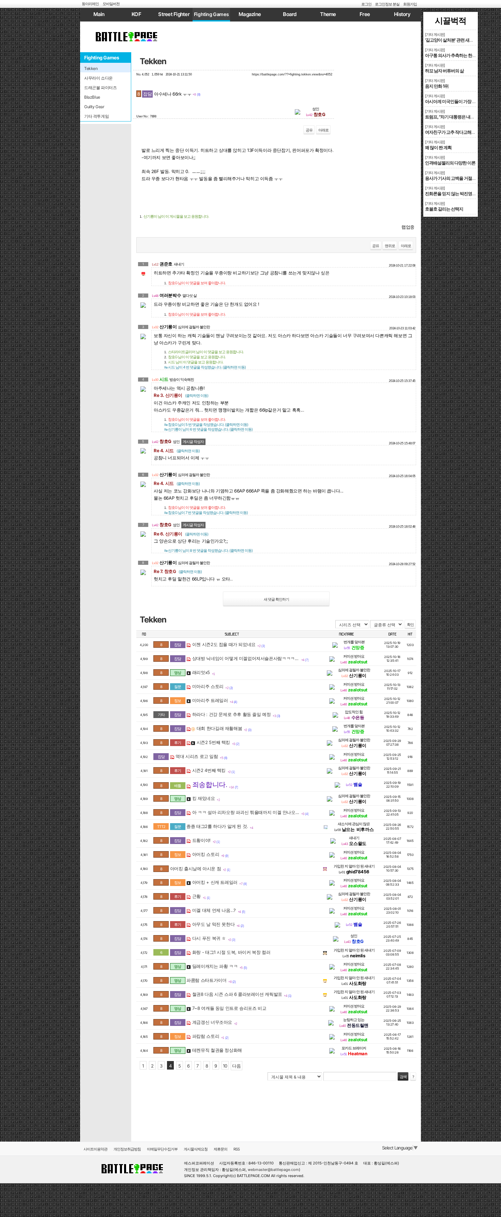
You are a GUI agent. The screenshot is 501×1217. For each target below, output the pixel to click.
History (402, 14)
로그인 (366, 4)
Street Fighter (173, 14)
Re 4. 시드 (177, 450)
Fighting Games (211, 14)
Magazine (250, 14)
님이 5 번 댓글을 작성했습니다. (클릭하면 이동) (206, 424)
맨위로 (390, 245)
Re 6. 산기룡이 (181, 533)
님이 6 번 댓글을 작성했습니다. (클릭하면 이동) (208, 429)
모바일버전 (111, 3)
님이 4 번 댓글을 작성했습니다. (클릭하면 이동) (205, 367)
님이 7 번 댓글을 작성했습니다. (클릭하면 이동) (206, 512)
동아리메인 (90, 3)
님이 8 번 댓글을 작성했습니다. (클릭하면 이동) (208, 550)
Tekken (153, 61)
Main (99, 14)
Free (365, 14)
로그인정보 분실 (387, 4)
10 (225, 1066)
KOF (136, 14)
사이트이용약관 (95, 1149)
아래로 (323, 130)
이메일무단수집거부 (162, 1149)
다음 (236, 1066)
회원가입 (410, 4)
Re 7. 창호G (178, 571)
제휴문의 (220, 1149)
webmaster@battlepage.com (273, 1169)
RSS (236, 1149)
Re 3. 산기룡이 (181, 395)
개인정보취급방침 (127, 1149)
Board (289, 14)
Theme (328, 14)
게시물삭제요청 (196, 1149)
